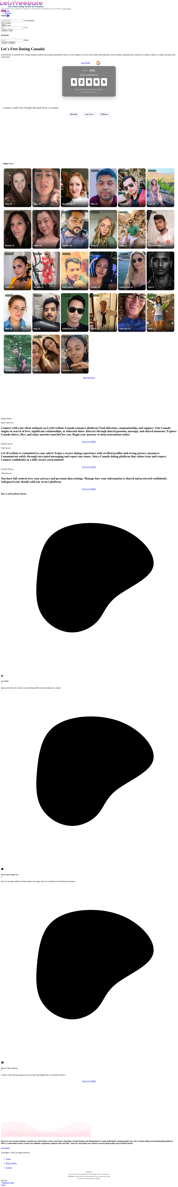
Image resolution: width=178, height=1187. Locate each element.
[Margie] (103, 312)
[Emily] (46, 354)
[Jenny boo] (132, 312)
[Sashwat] (75, 229)
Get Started (5, 1148)
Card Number (29, 21)
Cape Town (89, 114)
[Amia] (160, 312)
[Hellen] (46, 229)
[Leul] (160, 271)
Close (11, 1183)
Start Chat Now (89, 378)
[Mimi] (17, 312)
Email (26, 40)
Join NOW (85, 63)
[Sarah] (103, 229)
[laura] (17, 187)
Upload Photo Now (90, 610)
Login (7, 11)
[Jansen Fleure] (132, 271)
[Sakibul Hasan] (75, 312)
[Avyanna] (46, 271)
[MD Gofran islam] (160, 229)
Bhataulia (73, 114)
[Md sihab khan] (17, 354)
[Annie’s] (17, 271)
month (8, 23)
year (9, 25)
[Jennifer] (103, 271)
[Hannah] (17, 229)
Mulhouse (104, 114)
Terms (8, 1159)
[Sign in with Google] (98, 63)
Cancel (4, 30)
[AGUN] (132, 187)
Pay (10, 30)
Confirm (12, 43)
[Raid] (46, 312)
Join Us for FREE (89, 442)
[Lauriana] (75, 354)
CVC (26, 28)
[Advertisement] (89, 138)
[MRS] (103, 187)
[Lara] (160, 187)
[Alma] (46, 187)
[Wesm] (132, 229)
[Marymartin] (75, 187)
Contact (9, 1168)
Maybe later (89, 615)
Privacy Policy (11, 1163)
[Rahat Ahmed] (75, 271)
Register (8, 13)
